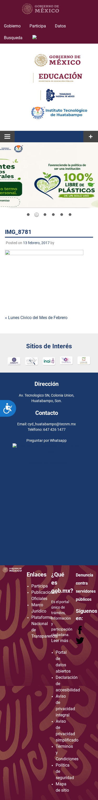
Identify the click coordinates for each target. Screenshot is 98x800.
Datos (60, 25)
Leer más (59, 640)
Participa (38, 25)
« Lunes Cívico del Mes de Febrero (36, 317)
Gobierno (12, 25)
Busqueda (14, 37)
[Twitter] (80, 642)
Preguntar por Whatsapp (46, 462)
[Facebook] (80, 632)
